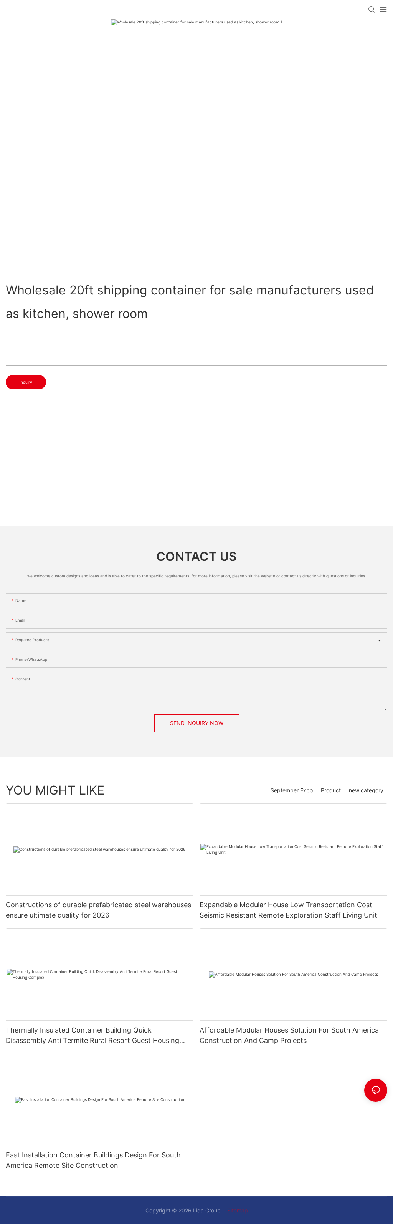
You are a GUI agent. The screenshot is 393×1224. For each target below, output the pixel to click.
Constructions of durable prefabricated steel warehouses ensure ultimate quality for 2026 (98, 910)
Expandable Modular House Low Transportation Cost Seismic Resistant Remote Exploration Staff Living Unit (288, 910)
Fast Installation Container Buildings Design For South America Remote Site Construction (93, 1160)
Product (331, 790)
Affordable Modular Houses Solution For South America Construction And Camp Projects (289, 1035)
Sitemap (237, 1210)
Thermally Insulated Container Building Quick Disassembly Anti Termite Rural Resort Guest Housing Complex (92, 1036)
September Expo (292, 790)
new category (366, 790)
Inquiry (26, 382)
